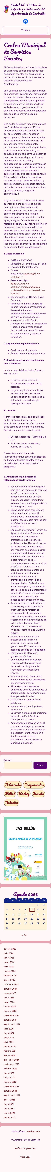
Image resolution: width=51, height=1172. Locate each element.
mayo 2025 (9, 1002)
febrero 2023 (10, 1082)
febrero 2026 (10, 975)
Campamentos (34, 785)
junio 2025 (9, 997)
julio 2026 (8, 953)
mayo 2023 (9, 1077)
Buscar (7, 760)
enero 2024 (9, 1055)
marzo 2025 (10, 1006)
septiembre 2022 (12, 1095)
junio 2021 (9, 1104)
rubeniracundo (33, 1131)
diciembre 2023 (11, 1060)
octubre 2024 (10, 1020)
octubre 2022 (10, 1091)
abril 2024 (8, 1042)
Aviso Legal (25, 1157)
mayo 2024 (9, 1037)
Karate (38, 794)
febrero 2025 (10, 1011)
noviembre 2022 (11, 1086)
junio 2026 (9, 958)
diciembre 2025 (11, 984)
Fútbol (10, 794)
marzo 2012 (9, 1117)
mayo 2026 (9, 962)
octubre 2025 (10, 989)
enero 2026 (9, 980)
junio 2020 (9, 1108)
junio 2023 (9, 1073)
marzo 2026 (10, 971)
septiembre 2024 (12, 1024)
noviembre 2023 (11, 1064)
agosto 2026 (10, 949)
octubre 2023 (10, 1068)
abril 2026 (9, 966)
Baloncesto (13, 785)
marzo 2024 (9, 1046)
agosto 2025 (10, 993)
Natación (11, 802)
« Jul (23, 935)
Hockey (23, 794)
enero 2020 (9, 1113)
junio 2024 (9, 1033)
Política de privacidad (25, 1148)
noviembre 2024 (11, 1015)
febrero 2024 (10, 1051)
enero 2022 (9, 1100)
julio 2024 (8, 1029)
